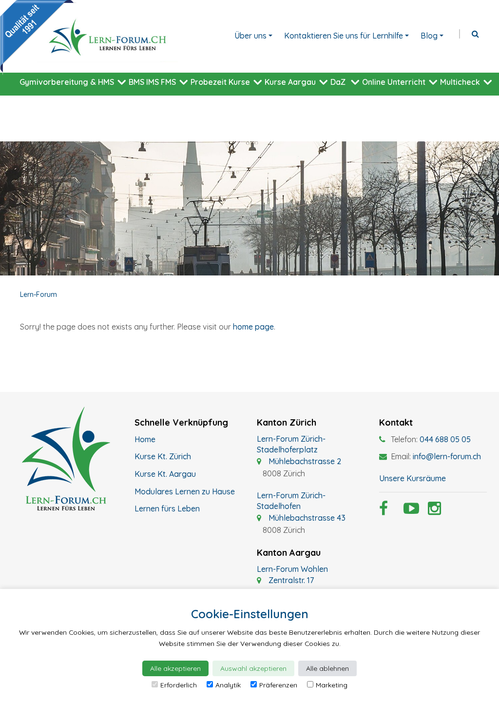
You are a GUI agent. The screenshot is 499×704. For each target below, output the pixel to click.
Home (144, 439)
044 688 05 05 (445, 439)
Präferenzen (278, 685)
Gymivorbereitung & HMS (66, 82)
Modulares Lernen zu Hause (184, 491)
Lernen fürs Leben (167, 508)
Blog (429, 35)
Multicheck (460, 82)
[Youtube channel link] (408, 511)
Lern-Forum (38, 294)
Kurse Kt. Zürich (162, 456)
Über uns (250, 35)
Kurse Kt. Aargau (165, 474)
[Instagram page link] (433, 511)
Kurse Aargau (290, 82)
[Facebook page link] (384, 511)
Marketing (331, 685)
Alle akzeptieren (175, 668)
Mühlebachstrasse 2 (304, 461)
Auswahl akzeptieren (253, 668)
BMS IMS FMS (152, 82)
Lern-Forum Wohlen (292, 569)
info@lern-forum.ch (447, 456)
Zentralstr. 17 (290, 580)
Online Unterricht (393, 82)
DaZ (337, 82)
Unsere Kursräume (412, 478)
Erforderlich (178, 685)
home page (253, 327)
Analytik (228, 685)
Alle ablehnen (327, 668)
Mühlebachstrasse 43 (306, 518)
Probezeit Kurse (220, 82)
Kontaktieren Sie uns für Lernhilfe (343, 35)
